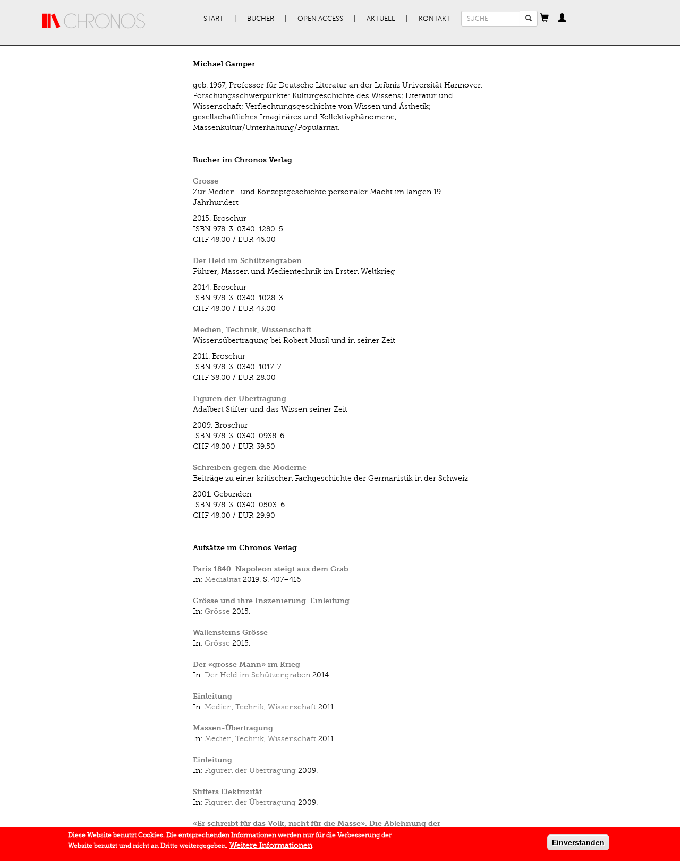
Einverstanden (578, 842)
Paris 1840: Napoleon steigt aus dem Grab (270, 568)
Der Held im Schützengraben (247, 260)
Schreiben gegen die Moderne (250, 467)
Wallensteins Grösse (230, 632)
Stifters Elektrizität (227, 791)
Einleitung (212, 696)
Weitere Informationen (271, 845)
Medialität (223, 580)
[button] (544, 18)
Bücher (260, 18)
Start (213, 18)
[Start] (94, 21)
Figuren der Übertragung (239, 398)
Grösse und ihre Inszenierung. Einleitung (271, 600)
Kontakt (434, 18)
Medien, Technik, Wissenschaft (252, 329)
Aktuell (381, 18)
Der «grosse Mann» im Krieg (246, 664)
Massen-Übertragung (233, 728)
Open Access (320, 18)
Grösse (205, 181)
